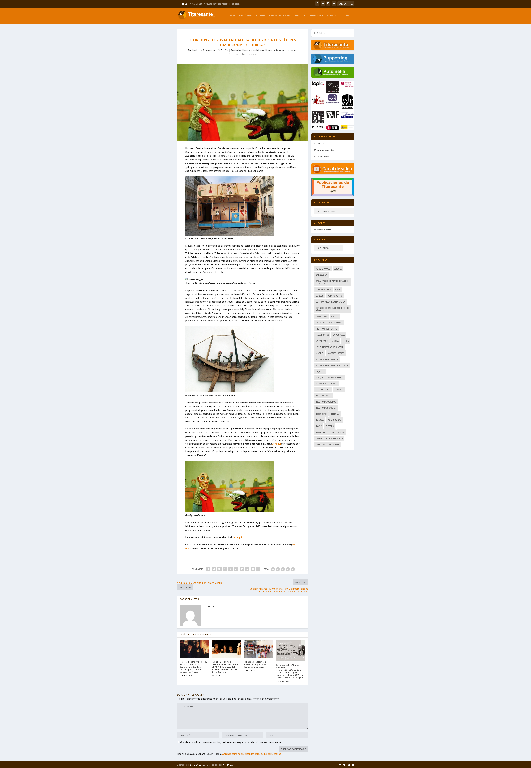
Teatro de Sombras (326, 408)
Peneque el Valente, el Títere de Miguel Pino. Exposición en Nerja (255, 664)
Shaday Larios (323, 389)
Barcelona (321, 275)
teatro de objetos (326, 401)
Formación (299, 16)
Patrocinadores (321, 156)
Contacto (347, 16)
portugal (321, 383)
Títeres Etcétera (325, 432)
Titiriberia (321, 414)
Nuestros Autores (322, 229)
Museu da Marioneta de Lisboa (332, 365)
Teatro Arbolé (324, 395)
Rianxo (333, 383)
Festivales (260, 16)
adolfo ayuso (323, 268)
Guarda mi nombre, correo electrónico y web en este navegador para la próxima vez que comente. (231, 742)
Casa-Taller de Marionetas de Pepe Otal (332, 282)
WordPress (228, 765)
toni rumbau (334, 420)
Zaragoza (334, 444)
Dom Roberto (334, 295)
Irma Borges (322, 335)
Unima (341, 432)
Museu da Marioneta (327, 359)
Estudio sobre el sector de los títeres (332, 309)
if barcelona (336, 322)
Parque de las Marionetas (330, 377)
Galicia (335, 316)
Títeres (330, 426)
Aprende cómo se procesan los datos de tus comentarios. (251, 753)
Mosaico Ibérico (335, 353)
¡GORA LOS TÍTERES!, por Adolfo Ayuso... (214, 3)
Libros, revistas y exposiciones (281, 50)
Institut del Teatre (326, 328)
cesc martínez (323, 289)
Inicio (232, 16)
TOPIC (319, 426)
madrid (319, 353)
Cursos (319, 295)
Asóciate (318, 143)
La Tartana (322, 341)
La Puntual (339, 335)
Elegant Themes (197, 765)
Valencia (320, 444)
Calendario (332, 16)
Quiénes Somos (316, 16)
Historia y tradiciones (279, 16)
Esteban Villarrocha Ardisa (330, 302)
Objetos (320, 371)
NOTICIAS (234, 54)
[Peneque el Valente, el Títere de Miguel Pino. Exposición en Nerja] (258, 649)
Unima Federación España (329, 438)
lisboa (335, 341)
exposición (321, 316)
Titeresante (209, 50)
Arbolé (338, 268)
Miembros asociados (324, 150)
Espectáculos (245, 16)
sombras (339, 389)
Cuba (337, 289)
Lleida (346, 341)
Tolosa (320, 420)
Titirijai (335, 414)
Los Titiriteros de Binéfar (329, 347)
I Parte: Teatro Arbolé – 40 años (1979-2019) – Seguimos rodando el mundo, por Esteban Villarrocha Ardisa (193, 666)
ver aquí (276, 443)
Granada (320, 322)
